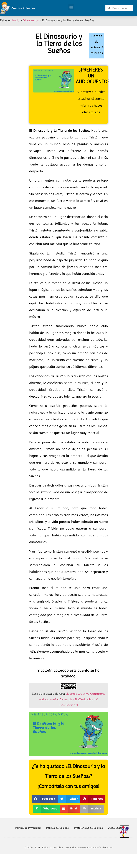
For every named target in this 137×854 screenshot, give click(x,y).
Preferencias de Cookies (88, 827)
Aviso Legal (115, 827)
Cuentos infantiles (23, 8)
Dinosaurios (31, 20)
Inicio (15, 20)
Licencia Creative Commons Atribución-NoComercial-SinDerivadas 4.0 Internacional (72, 699)
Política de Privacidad (28, 827)
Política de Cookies (57, 827)
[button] (71, 7)
